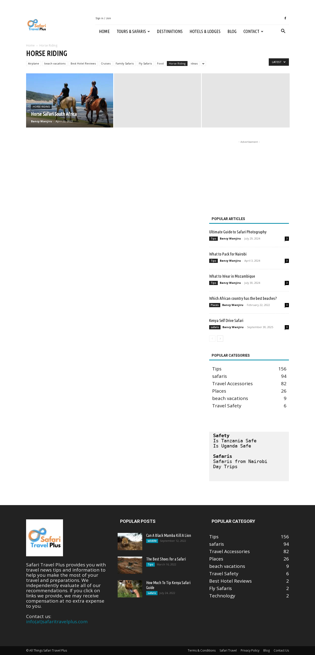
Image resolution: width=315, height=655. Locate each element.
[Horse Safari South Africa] (69, 100)
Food (160, 63)
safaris (215, 327)
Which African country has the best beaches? (243, 298)
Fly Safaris (145, 63)
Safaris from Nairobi (240, 461)
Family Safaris (125, 63)
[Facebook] (285, 18)
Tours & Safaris (131, 31)
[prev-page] (212, 338)
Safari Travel (228, 650)
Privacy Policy (250, 650)
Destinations (170, 31)
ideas (194, 63)
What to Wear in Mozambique (232, 276)
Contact (251, 31)
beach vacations (54, 63)
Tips (213, 238)
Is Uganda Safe (232, 445)
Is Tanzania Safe (234, 440)
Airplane (33, 63)
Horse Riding (177, 63)
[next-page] (220, 338)
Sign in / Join (103, 18)
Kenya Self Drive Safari (226, 320)
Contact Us (281, 650)
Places (215, 305)
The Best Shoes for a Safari (166, 559)
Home (104, 31)
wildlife (152, 541)
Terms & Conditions (202, 650)
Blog (231, 31)
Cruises (105, 63)
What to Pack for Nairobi (228, 254)
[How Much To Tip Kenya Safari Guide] (130, 588)
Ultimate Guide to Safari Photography (238, 231)
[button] (283, 31)
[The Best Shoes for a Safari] (130, 565)
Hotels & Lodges (204, 31)
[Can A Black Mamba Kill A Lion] (130, 541)
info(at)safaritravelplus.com (57, 621)
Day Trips (225, 466)
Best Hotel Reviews (83, 63)
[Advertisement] (249, 175)
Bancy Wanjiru (41, 121)
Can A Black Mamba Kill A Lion (168, 535)
